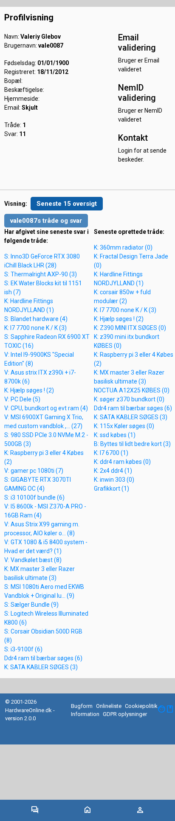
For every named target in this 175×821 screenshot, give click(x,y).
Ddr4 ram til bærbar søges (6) (43, 658)
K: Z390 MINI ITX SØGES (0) (130, 327)
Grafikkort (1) (111, 488)
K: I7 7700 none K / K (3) (35, 327)
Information (85, 714)
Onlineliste (108, 706)
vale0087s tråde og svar (46, 220)
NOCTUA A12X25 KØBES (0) (131, 390)
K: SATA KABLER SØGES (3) (41, 667)
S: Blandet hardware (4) (36, 318)
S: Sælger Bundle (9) (31, 604)
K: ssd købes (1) (114, 435)
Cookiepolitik (141, 706)
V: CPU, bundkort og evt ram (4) (46, 408)
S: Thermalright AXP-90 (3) (40, 274)
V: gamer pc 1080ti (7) (33, 470)
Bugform (82, 706)
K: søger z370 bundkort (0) (129, 399)
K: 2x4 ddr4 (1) (113, 470)
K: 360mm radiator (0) (123, 247)
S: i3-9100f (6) (23, 649)
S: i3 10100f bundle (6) (34, 497)
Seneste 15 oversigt (67, 203)
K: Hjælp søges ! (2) (29, 390)
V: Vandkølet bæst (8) (33, 560)
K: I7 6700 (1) (111, 452)
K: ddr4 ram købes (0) (122, 461)
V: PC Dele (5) (22, 399)
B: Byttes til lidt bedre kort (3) (132, 443)
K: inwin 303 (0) (114, 479)
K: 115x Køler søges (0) (124, 426)
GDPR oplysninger (125, 714)
